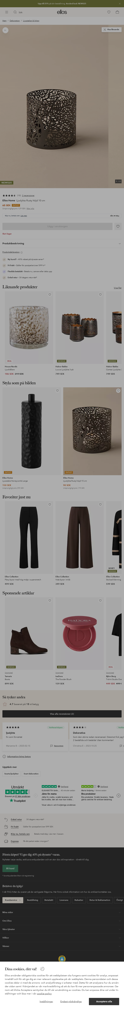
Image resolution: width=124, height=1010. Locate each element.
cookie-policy (44, 993)
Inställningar (46, 1001)
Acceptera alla (104, 1001)
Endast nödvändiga (71, 1001)
